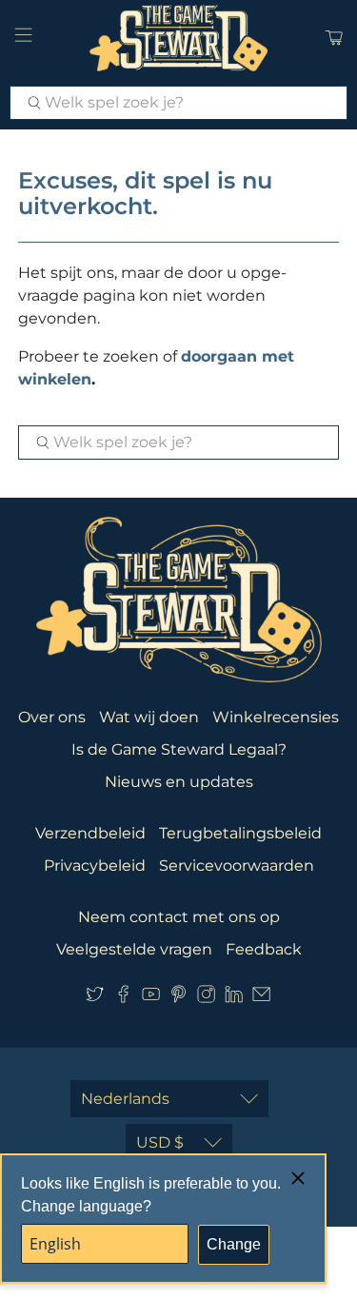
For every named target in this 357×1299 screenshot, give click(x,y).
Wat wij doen (149, 717)
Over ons (52, 717)
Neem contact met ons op (179, 917)
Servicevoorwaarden (236, 865)
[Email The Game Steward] (261, 998)
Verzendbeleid (90, 833)
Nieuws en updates (179, 782)
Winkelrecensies (275, 717)
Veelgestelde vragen (134, 949)
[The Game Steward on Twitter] (95, 998)
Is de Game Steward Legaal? (179, 749)
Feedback (264, 949)
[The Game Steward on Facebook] (123, 998)
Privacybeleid (95, 865)
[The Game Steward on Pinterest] (178, 998)
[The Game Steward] (178, 38)
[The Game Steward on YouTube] (151, 998)
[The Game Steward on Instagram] (206, 998)
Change (234, 1244)
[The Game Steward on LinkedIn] (234, 998)
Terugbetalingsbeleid (240, 833)
